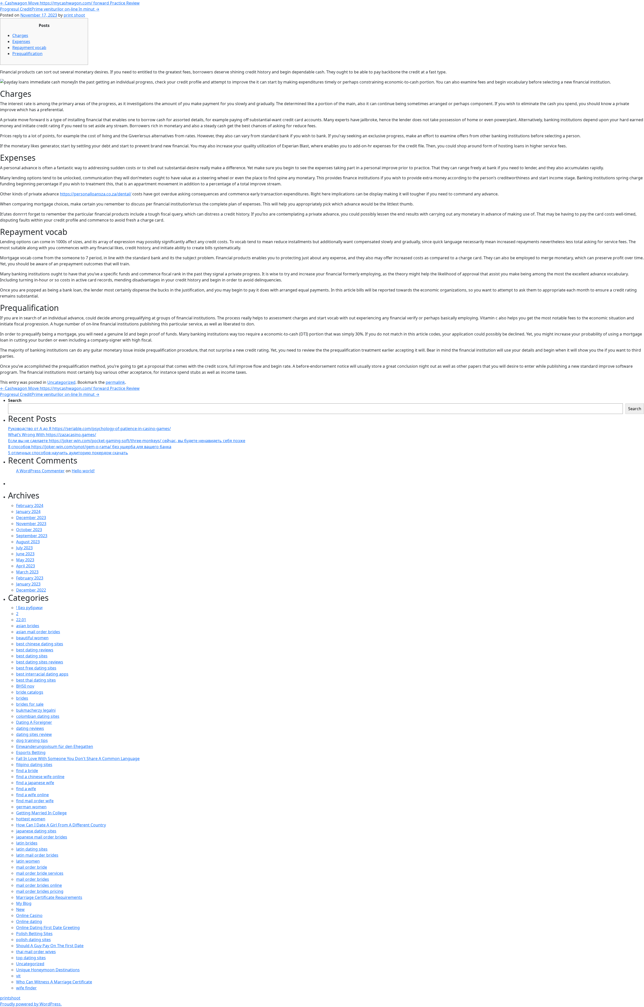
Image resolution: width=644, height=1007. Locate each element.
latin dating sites (32, 849)
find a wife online (32, 795)
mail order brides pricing (39, 891)
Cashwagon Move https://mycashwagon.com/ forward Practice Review (70, 3)
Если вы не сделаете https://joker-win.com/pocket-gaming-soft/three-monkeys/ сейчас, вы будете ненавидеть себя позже (126, 440)
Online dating (29, 921)
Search (15, 400)
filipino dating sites (34, 764)
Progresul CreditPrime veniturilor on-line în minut (49, 9)
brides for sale (30, 704)
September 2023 (31, 535)
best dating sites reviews (39, 662)
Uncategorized (61, 382)
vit (18, 976)
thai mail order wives (36, 951)
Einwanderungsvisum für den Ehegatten (54, 746)
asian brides (27, 625)
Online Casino (29, 915)
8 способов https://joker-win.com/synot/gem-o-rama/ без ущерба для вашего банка (89, 446)
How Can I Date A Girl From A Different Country (61, 825)
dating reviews (30, 728)
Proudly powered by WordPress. (31, 1004)
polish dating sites (33, 939)
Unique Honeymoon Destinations (48, 970)
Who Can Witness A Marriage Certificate (54, 982)
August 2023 (28, 541)
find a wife (26, 788)
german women (31, 807)
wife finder (26, 988)
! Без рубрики (29, 607)
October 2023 (29, 529)
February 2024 (29, 505)
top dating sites (31, 957)
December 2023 (31, 517)
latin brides (26, 843)
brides (22, 698)
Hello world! (83, 471)
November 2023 (31, 523)
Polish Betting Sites (34, 933)
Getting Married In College (41, 813)
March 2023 (27, 572)
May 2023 (25, 560)
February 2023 (29, 578)
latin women (28, 861)
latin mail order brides (37, 855)
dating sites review (34, 734)
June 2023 (25, 554)
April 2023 (25, 566)
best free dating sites (36, 668)
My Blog (23, 903)
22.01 (21, 619)
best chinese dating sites (39, 644)
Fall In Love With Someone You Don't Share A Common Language (78, 758)
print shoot (74, 15)
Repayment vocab (29, 47)
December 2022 (31, 590)
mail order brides (32, 879)
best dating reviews (34, 650)
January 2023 (28, 584)
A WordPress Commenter (40, 471)
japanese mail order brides (41, 837)
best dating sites (32, 656)
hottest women (30, 819)
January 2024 (28, 511)
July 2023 (24, 548)
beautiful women (32, 638)
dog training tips (32, 740)
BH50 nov (25, 686)
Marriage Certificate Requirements (49, 897)
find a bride (27, 770)
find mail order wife (35, 801)
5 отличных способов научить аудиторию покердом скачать (68, 452)
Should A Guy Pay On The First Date (50, 945)
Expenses (21, 41)
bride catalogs (29, 692)
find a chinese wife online (40, 776)
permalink (115, 382)
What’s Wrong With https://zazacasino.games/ (52, 434)
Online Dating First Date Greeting (48, 927)
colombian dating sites (37, 716)
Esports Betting (31, 752)
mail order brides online (39, 885)
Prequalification (27, 53)
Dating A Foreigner (34, 722)
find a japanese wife (35, 782)
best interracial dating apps (42, 674)
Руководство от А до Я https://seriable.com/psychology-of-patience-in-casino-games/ (89, 428)
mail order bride (31, 867)
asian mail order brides (38, 632)
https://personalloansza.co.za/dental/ (95, 194)
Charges (20, 35)
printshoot (10, 998)
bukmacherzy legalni (36, 710)
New (20, 909)
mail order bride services (39, 873)
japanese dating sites (36, 831)
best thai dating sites (36, 680)
